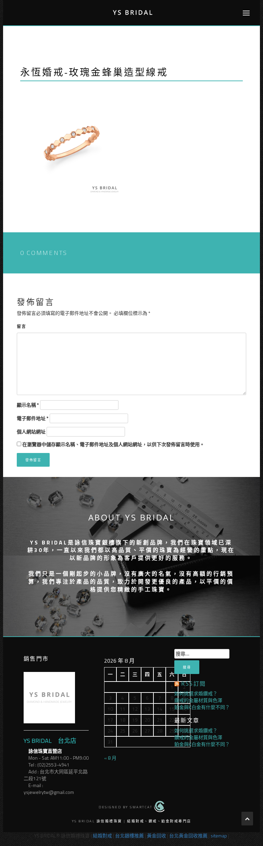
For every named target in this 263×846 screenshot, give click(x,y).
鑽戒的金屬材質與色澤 (198, 700)
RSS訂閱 (193, 683)
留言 (21, 326)
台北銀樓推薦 (129, 835)
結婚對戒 (102, 835)
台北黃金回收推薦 (188, 835)
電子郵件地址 (33, 418)
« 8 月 (110, 757)
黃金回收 (156, 835)
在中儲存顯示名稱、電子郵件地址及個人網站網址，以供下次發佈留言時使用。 (113, 444)
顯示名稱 (28, 405)
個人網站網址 (31, 431)
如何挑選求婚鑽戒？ (195, 693)
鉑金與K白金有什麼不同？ (202, 707)
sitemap (219, 835)
